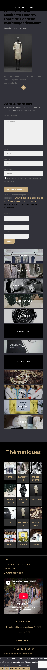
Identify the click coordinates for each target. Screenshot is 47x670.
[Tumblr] (25, 649)
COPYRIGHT (9, 569)
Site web (8, 169)
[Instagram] (33, 649)
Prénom (7, 214)
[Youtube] (22, 649)
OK (2, 668)
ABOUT (7, 560)
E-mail (8, 159)
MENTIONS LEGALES (13, 573)
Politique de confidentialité (19, 668)
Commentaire (11, 115)
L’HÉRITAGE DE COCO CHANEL (18, 564)
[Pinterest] (29, 649)
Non (6, 668)
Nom (7, 149)
